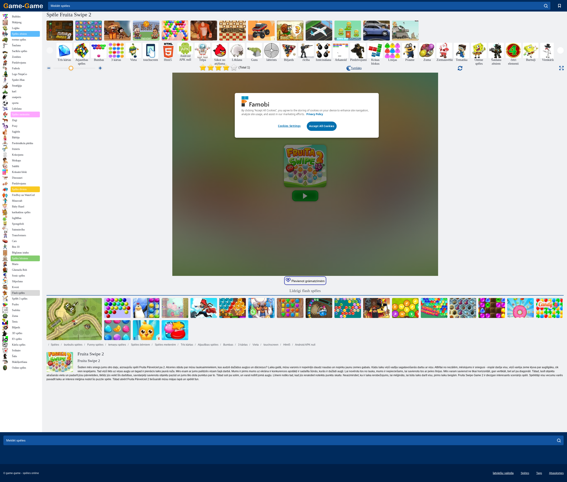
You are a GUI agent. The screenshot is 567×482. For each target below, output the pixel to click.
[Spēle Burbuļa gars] (175, 31)
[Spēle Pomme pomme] (175, 308)
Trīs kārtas (186, 344)
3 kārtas (242, 344)
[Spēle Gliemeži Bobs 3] (290, 31)
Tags (539, 473)
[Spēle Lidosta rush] (319, 31)
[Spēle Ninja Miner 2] (60, 31)
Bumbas (228, 344)
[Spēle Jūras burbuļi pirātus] (203, 308)
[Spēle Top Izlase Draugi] (146, 330)
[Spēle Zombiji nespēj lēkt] (117, 31)
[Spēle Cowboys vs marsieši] (347, 31)
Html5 (286, 344)
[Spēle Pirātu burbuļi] (376, 308)
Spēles (55, 344)
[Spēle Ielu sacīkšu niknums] (376, 31)
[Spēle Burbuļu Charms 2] (434, 308)
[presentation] (50, 50)
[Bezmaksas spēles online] (23, 5)
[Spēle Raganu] (319, 308)
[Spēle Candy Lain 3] (117, 330)
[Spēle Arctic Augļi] (146, 308)
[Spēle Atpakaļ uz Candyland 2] (491, 308)
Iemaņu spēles (117, 344)
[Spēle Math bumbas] (405, 308)
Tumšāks (356, 68)
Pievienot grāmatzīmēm (308, 281)
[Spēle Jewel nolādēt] (290, 308)
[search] (546, 6)
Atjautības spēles (207, 344)
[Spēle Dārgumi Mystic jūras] (463, 308)
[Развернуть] (561, 68)
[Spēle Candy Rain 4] (549, 308)
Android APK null (305, 344)
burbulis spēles (72, 344)
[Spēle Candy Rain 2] (175, 330)
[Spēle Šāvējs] (347, 308)
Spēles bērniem (140, 344)
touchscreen (270, 344)
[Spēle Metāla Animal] (405, 31)
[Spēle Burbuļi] (117, 308)
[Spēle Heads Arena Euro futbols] (146, 31)
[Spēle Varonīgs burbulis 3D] (232, 308)
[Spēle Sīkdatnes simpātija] (520, 308)
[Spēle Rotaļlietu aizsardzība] (74, 319)
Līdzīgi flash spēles (305, 290)
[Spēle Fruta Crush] (88, 31)
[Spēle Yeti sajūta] (203, 31)
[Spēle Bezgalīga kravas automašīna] (261, 31)
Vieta (255, 344)
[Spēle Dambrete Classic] (232, 31)
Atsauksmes (556, 473)
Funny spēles (95, 344)
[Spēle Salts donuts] (261, 308)
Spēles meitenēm (165, 344)
